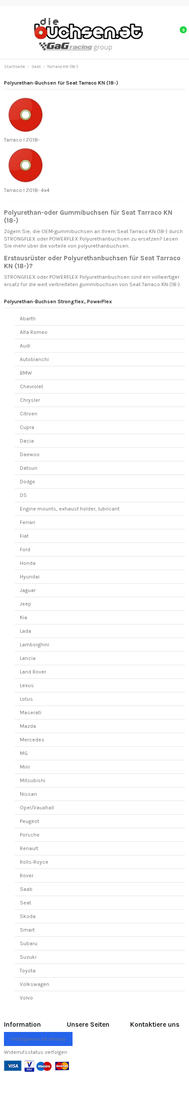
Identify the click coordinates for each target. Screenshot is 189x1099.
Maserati (30, 712)
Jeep (25, 604)
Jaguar (28, 590)
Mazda (28, 726)
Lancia (28, 658)
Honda (28, 563)
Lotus (26, 699)
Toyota (28, 971)
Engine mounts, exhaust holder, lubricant (70, 509)
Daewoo (30, 454)
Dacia (27, 441)
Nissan (28, 794)
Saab (26, 889)
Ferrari (27, 522)
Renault (29, 848)
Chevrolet (31, 386)
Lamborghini (34, 645)
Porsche (30, 835)
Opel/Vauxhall (37, 808)
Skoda (28, 916)
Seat (25, 903)
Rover (26, 875)
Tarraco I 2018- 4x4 (27, 190)
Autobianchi (34, 359)
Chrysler (30, 400)
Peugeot (29, 821)
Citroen (28, 414)
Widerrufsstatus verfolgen (35, 1052)
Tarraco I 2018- (22, 140)
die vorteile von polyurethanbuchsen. (84, 246)
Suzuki (28, 957)
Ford (25, 549)
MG (24, 753)
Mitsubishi (32, 780)
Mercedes (32, 740)
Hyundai (30, 577)
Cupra (27, 427)
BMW (26, 373)
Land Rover (33, 672)
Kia (23, 617)
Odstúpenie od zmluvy (38, 1039)
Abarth (28, 319)
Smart (27, 930)
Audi (25, 346)
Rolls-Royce (34, 862)
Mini (25, 767)
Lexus (27, 685)
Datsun (28, 468)
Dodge (27, 482)
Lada (25, 631)
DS (23, 495)
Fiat (24, 536)
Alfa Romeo (33, 332)
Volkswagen (34, 984)
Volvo (26, 998)
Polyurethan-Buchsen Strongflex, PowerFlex (58, 301)
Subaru (28, 943)
